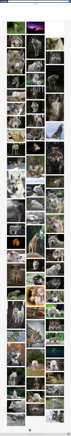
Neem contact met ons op (39, 434)
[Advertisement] (35, 13)
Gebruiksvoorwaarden (31, 434)
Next (40, 430)
